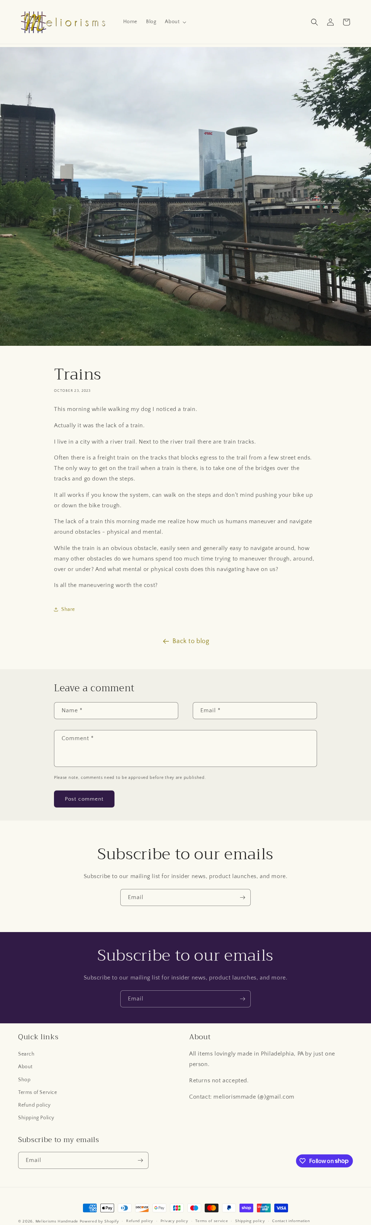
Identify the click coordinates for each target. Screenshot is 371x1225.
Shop (24, 1080)
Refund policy (34, 1105)
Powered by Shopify (99, 1221)
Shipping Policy (36, 1118)
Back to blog (190, 641)
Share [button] (68, 609)
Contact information (291, 1221)
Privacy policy (174, 1221)
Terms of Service (37, 1092)
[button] (175, 21)
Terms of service (211, 1221)
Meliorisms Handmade (57, 1221)
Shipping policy (250, 1221)
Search (26, 1054)
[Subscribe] (242, 897)
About (25, 1067)
